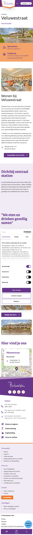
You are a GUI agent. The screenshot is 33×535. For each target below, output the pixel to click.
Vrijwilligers (5, 503)
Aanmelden (7, 497)
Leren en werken (11, 437)
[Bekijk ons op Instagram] (23, 392)
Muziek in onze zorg (10, 473)
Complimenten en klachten (12, 483)
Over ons (4, 466)
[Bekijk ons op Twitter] (9, 392)
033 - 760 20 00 (9, 412)
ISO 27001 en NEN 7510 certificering (12, 526)
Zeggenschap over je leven (12, 471)
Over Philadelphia (9, 469)
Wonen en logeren (11, 424)
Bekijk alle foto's (11, 315)
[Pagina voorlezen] (17, 3)
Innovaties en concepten (11, 476)
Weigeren (16, 301)
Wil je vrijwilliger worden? (11, 506)
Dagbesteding (10, 433)
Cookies (3, 524)
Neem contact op (9, 491)
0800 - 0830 (8, 406)
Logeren (6, 454)
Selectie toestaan (16, 296)
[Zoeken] (30, 3)
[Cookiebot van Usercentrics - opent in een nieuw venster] (23, 232)
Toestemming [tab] (6, 237)
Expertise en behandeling (11, 461)
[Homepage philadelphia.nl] (16, 384)
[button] (16, 369)
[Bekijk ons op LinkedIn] (18, 392)
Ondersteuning (10, 429)
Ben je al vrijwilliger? (10, 508)
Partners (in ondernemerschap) (13, 478)
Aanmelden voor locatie (15, 155)
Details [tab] (16, 237)
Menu (16, 533)
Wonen (6, 451)
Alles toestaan (16, 290)
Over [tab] (27, 237)
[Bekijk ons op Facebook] (14, 392)
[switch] (28, 271)
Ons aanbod (5, 448)
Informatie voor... (9, 480)
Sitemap (3, 521)
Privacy (6, 493)
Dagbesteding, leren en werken (13, 458)
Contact (4, 488)
